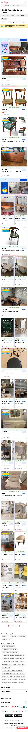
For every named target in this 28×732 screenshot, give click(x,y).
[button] (2, 2)
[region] (14, 48)
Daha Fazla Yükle (14, 626)
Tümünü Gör (23, 40)
